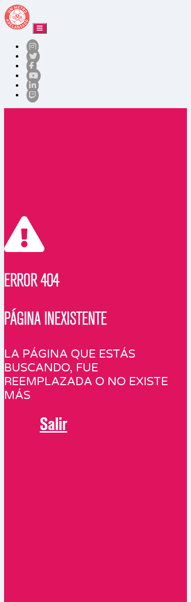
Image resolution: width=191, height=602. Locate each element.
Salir (53, 424)
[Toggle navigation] (40, 28)
